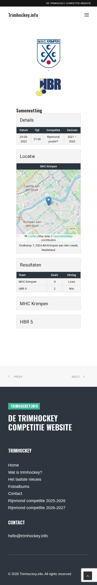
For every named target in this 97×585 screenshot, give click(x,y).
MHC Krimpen (48, 166)
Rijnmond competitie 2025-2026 (36, 501)
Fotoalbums (18, 486)
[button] (86, 15)
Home (13, 465)
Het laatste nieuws (24, 479)
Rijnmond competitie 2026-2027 (36, 507)
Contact (15, 493)
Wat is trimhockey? (25, 472)
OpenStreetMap (63, 236)
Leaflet (31, 236)
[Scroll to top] (87, 575)
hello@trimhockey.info (28, 536)
